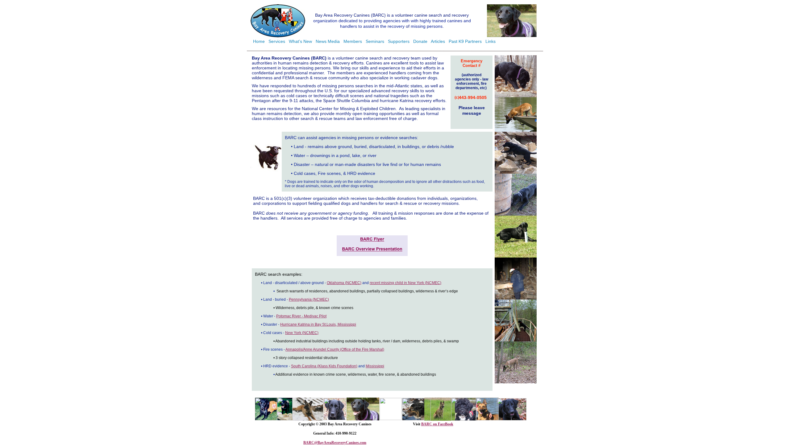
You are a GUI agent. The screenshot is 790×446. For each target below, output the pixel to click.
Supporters (399, 41)
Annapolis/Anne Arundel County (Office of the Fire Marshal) (334, 349)
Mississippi (375, 366)
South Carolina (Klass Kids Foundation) (324, 366)
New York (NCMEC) (301, 333)
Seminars (375, 41)
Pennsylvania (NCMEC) (309, 299)
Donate (420, 41)
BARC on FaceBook (437, 424)
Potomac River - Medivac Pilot (301, 316)
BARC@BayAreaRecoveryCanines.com (334, 442)
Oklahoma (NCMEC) (344, 283)
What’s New (300, 41)
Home (259, 41)
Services (276, 41)
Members (352, 41)
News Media (328, 41)
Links (490, 41)
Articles (438, 41)
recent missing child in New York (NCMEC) (405, 283)
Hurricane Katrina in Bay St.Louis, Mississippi (318, 324)
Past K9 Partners (465, 41)
